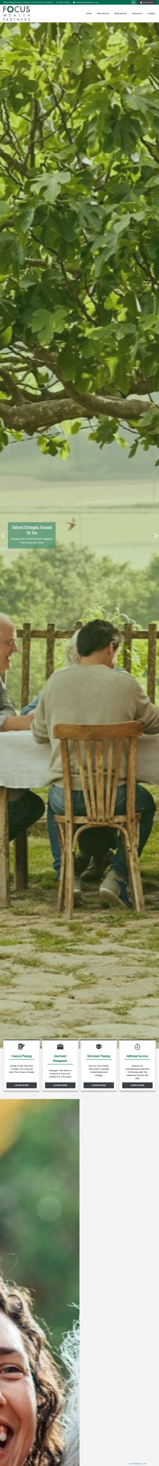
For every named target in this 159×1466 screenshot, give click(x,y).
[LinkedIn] (133, 2)
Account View (148, 2)
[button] (89, 13)
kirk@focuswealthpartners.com (87, 2)
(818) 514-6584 (64, 2)
